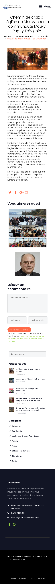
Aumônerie (17, 431)
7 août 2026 (20, 403)
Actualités (43, 36)
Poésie (15, 441)
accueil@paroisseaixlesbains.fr (25, 517)
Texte (14, 461)
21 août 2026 (20, 374)
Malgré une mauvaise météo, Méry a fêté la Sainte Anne (29, 399)
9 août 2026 (20, 393)
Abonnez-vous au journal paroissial (27, 390)
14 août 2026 (20, 382)
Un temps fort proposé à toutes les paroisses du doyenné (30, 409)
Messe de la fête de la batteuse (30, 379)
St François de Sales (21, 451)
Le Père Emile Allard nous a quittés (28, 370)
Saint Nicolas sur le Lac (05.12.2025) (27, 228)
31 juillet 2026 (21, 413)
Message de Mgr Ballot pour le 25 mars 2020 (27, 264)
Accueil (8, 36)
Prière (14, 446)
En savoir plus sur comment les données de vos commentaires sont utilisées (26, 339)
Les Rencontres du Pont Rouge (25, 436)
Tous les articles (24, 36)
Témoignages (18, 456)
